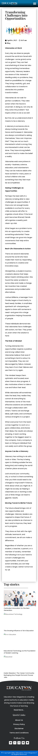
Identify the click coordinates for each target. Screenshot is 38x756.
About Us (19, 720)
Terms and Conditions (19, 733)
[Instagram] (19, 742)
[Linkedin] (23, 742)
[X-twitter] (14, 742)
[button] (34, 3)
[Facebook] (10, 742)
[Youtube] (27, 742)
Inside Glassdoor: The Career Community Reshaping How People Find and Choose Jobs (19, 675)
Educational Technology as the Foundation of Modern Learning (19, 652)
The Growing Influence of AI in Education (19, 631)
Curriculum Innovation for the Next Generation (16, 609)
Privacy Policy (19, 724)
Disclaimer (19, 728)
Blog (8, 43)
